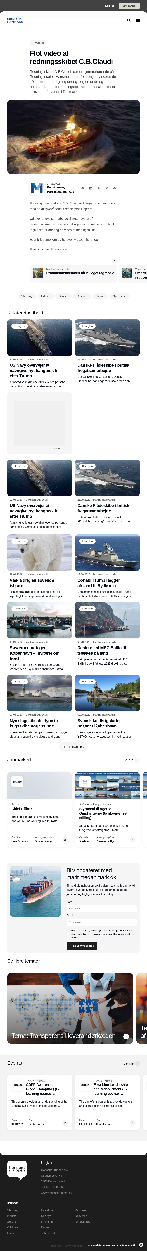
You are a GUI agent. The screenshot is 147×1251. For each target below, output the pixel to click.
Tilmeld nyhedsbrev (82, 945)
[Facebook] (83, 188)
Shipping (12, 1210)
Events (45, 1227)
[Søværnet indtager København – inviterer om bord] (39, 636)
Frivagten (47, 1221)
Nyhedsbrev (82, 1221)
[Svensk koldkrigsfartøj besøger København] (107, 707)
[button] (114, 260)
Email (69, 915)
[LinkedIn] (91, 188)
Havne (11, 1233)
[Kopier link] (115, 188)
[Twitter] (98, 188)
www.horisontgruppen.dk (56, 1192)
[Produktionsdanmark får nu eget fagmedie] (73, 274)
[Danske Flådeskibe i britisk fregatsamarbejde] (107, 351)
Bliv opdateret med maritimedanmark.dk (112, 1244)
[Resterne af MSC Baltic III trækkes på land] (107, 634)
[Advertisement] (39, 423)
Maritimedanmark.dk (60, 191)
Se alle (128, 760)
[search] (129, 20)
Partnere (80, 1210)
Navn (69, 901)
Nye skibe (47, 1210)
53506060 (58, 1187)
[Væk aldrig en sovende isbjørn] (39, 566)
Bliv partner (129, 5)
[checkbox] (68, 934)
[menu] (138, 20)
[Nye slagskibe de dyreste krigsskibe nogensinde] (39, 707)
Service (12, 1221)
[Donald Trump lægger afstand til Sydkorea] (107, 566)
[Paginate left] (10, 809)
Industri (11, 1216)
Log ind (110, 5)
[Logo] (15, 20)
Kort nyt (46, 1216)
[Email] (107, 188)
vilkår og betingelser (81, 934)
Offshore (12, 1227)
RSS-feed (81, 1216)
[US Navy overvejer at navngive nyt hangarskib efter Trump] (39, 354)
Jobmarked (48, 1233)
